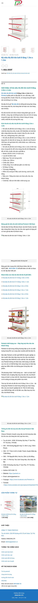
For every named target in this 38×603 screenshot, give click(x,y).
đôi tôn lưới (13, 93)
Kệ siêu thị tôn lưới (25, 73)
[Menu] (2, 3)
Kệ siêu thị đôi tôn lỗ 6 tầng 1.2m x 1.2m (15, 290)
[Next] (33, 27)
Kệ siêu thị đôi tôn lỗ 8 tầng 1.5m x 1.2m (15, 298)
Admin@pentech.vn (12, 542)
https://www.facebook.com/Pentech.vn (22, 479)
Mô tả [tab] (3, 83)
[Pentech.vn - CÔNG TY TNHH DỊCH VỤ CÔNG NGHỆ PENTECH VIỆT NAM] (19, 3)
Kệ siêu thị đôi (14, 55)
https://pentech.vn (14, 473)
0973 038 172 (13, 268)
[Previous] (4, 27)
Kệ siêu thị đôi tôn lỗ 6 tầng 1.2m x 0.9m (15, 286)
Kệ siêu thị (4, 55)
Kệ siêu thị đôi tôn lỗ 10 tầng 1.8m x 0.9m (16, 278)
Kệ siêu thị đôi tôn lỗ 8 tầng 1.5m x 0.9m (15, 294)
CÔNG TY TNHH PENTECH (9, 530)
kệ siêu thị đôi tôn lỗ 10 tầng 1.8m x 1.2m (16, 282)
